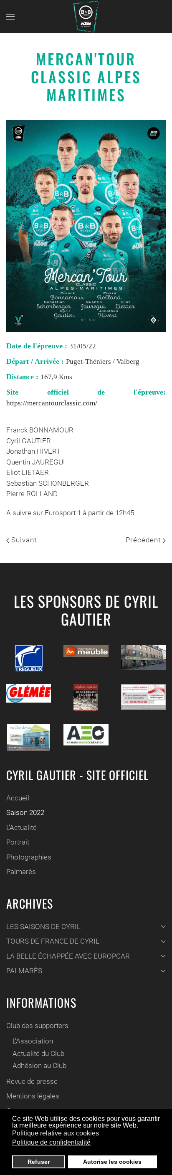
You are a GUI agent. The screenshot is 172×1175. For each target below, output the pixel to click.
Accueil (17, 798)
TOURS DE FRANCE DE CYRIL (52, 941)
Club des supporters (37, 1025)
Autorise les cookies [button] (112, 1161)
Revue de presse (32, 1081)
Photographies (28, 857)
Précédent (144, 540)
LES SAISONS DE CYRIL (43, 926)
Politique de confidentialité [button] (51, 1142)
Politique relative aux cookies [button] (55, 1133)
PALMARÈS (24, 970)
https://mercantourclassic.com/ (51, 403)
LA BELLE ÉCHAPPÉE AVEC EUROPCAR (68, 956)
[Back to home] (86, 16)
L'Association (33, 1041)
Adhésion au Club (39, 1065)
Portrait (17, 842)
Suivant (23, 540)
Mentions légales (32, 1096)
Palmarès (21, 871)
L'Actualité (21, 827)
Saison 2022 (25, 812)
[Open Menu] (10, 16)
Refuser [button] (39, 1161)
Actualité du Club (38, 1053)
